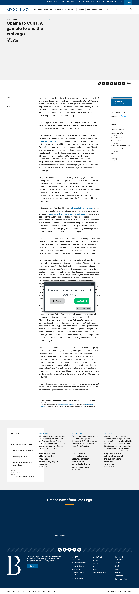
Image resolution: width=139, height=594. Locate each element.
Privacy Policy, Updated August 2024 (18, 591)
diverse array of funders (65, 405)
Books (117, 569)
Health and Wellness (94, 9)
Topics (106, 9)
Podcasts (118, 572)
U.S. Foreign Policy (116, 137)
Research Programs (67, 1)
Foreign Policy (115, 160)
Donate (128, 2)
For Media (110, 1)
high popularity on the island (82, 208)
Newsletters (100, 1)
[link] (23, 450)
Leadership (97, 560)
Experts (49, 1)
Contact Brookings (99, 572)
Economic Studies (78, 566)
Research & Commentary (85, 1)
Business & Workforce (118, 129)
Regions (114, 9)
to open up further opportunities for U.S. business (67, 214)
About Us (118, 1)
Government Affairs (121, 579)
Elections (81, 9)
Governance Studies (79, 563)
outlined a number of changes (51, 141)
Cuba (112, 153)
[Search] (131, 9)
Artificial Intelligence (58, 9)
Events (56, 1)
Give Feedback (82, 301)
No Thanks (57, 301)
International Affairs (40, 9)
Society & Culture (117, 141)
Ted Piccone (11, 39)
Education (72, 9)
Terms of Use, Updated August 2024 (43, 591)
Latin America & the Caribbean (121, 149)
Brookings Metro (77, 578)
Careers (96, 563)
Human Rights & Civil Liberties (120, 145)
